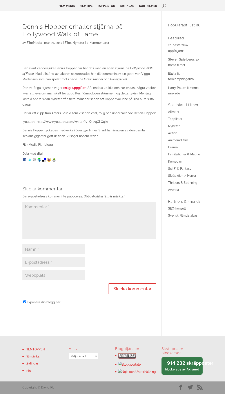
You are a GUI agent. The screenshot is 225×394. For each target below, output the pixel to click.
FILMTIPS (86, 5)
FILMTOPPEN (35, 349)
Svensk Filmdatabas (183, 215)
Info (28, 370)
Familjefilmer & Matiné (184, 154)
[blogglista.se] (127, 357)
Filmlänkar (33, 356)
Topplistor (175, 119)
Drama (173, 147)
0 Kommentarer (98, 42)
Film (68, 42)
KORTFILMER (148, 5)
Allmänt (173, 112)
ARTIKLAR (127, 5)
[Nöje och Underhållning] (137, 372)
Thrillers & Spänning (182, 182)
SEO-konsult (177, 208)
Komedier (175, 161)
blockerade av (183, 367)
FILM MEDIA (67, 5)
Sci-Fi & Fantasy (179, 168)
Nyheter (78, 42)
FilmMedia (34, 42)
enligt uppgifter (74, 88)
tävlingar (31, 363)
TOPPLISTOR (106, 5)
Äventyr (173, 189)
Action (172, 133)
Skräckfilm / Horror (182, 175)
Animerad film (178, 140)
